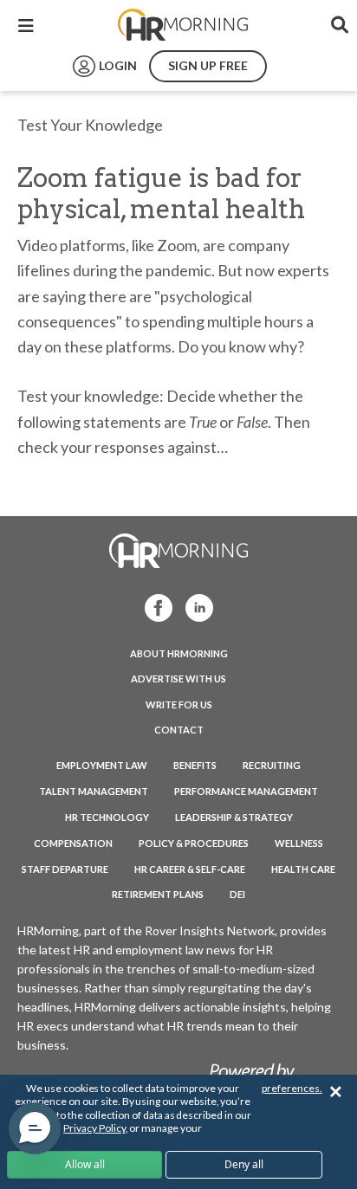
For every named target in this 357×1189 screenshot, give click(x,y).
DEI (237, 894)
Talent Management (93, 791)
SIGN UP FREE (208, 65)
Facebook (153, 606)
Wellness (299, 843)
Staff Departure (65, 869)
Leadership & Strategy (234, 817)
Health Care (303, 869)
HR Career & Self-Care (189, 869)
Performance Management (246, 791)
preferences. (292, 1088)
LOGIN (118, 65)
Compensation (73, 843)
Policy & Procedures (194, 843)
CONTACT (179, 729)
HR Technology (107, 817)
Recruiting (272, 765)
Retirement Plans (158, 894)
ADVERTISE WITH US (178, 678)
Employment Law (101, 765)
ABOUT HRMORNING (179, 653)
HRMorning (183, 25)
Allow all (85, 1164)
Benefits (195, 765)
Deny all (243, 1164)
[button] (35, 1128)
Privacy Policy (94, 1127)
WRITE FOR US (179, 704)
